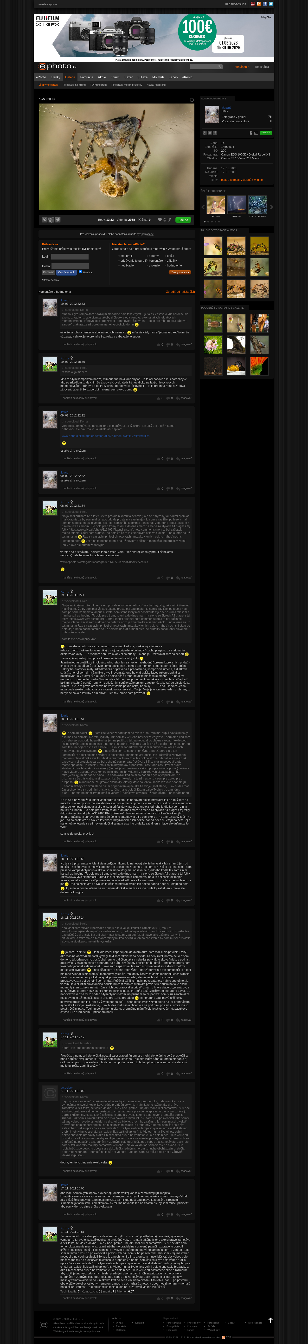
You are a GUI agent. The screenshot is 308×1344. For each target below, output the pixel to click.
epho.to (116, 1318)
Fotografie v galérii (234, 117)
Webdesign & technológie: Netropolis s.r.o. (77, 1331)
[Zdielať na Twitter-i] (58, 220)
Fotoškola (172, 1330)
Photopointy (193, 1322)
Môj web (158, 77)
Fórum (115, 77)
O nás (119, 1322)
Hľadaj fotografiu (156, 84)
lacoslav (66, 1087)
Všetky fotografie (48, 84)
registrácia (262, 67)
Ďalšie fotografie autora (219, 230)
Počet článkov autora (235, 121)
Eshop (173, 77)
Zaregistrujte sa (180, 272)
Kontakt (139, 1322)
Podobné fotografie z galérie (222, 307)
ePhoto (41, 77)
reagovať (186, 344)
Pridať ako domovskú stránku (203, 1337)
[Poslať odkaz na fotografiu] (165, 220)
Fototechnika (174, 1322)
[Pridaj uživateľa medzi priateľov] (251, 133)
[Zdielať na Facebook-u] (215, 133)
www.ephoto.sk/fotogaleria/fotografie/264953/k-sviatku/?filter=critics (105, 436)
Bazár (128, 77)
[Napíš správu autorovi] (256, 133)
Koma (64, 358)
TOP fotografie (98, 84)
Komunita (86, 77)
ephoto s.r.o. (77, 1319)
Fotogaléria (173, 1326)
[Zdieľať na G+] (51, 220)
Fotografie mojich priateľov (126, 84)
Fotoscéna (213, 1322)
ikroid (64, 300)
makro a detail (230, 180)
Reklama (121, 1330)
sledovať (266, 132)
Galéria (70, 77)
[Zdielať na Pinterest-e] (44, 220)
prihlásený (147, 234)
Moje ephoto (255, 1322)
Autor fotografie (213, 98)
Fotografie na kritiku (74, 84)
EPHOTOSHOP (237, 4)
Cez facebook (66, 272)
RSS (228, 1337)
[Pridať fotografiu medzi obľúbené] (160, 220)
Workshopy (213, 1330)
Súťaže (142, 77)
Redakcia (121, 1326)
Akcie (102, 77)
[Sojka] (44, 97)
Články (55, 77)
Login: (46, 256)
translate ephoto (47, 4)
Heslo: (46, 266)
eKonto (187, 77)
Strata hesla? (50, 280)
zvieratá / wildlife (252, 180)
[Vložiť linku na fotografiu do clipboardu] (169, 219)
